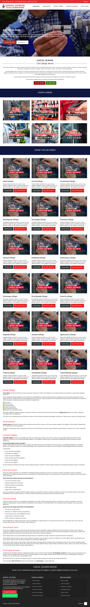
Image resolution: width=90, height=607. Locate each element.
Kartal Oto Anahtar (37, 589)
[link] (16, 110)
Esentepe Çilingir (65, 595)
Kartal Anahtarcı (36, 583)
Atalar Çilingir (64, 592)
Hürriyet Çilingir (65, 583)
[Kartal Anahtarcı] (45, 110)
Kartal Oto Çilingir (37, 586)
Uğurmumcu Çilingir (66, 586)
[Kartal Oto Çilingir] (73, 110)
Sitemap (85, 1)
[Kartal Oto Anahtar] (16, 133)
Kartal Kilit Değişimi (37, 592)
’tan (41, 561)
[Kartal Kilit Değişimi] (73, 133)
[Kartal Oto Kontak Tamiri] (45, 133)
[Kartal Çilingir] (13, 6)
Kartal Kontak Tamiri (37, 595)
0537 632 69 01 (32, 1)
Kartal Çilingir (6, 67)
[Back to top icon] (85, 603)
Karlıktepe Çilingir (65, 589)
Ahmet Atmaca (16, 603)
